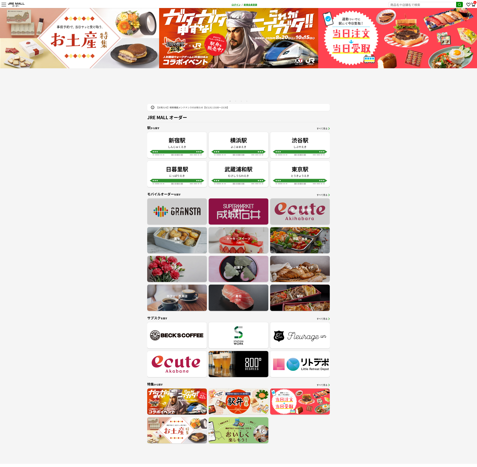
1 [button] (230, 101)
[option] (238, 38)
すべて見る (322, 128)
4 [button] (247, 101)
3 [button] (241, 101)
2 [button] (236, 101)
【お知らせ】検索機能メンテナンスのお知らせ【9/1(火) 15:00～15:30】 (192, 107)
